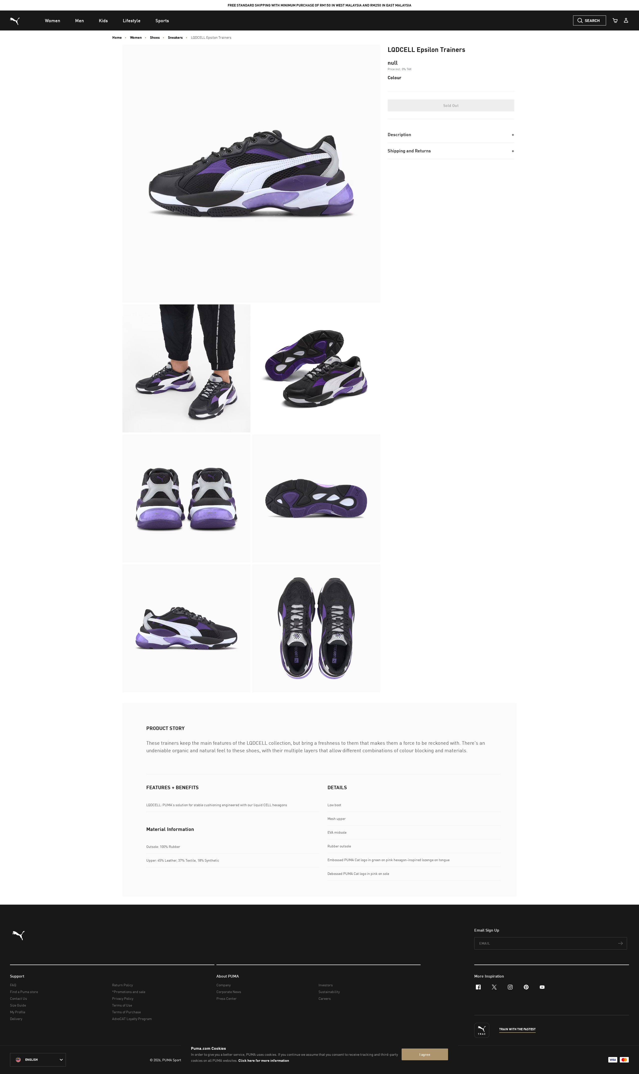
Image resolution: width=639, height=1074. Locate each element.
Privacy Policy (122, 998)
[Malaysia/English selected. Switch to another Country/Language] (38, 1059)
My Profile (17, 1012)
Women (136, 37)
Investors (326, 985)
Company (223, 985)
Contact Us (18, 998)
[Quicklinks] (626, 20)
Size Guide (18, 1005)
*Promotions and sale (128, 992)
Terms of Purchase (126, 1012)
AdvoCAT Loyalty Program (132, 1019)
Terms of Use (122, 1005)
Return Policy (122, 985)
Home (117, 37)
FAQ (13, 985)
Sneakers (175, 37)
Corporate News (228, 992)
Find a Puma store (24, 992)
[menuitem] (52, 20)
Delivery (16, 1019)
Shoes (155, 37)
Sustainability (329, 992)
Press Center (226, 998)
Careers (325, 998)
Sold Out (451, 105)
